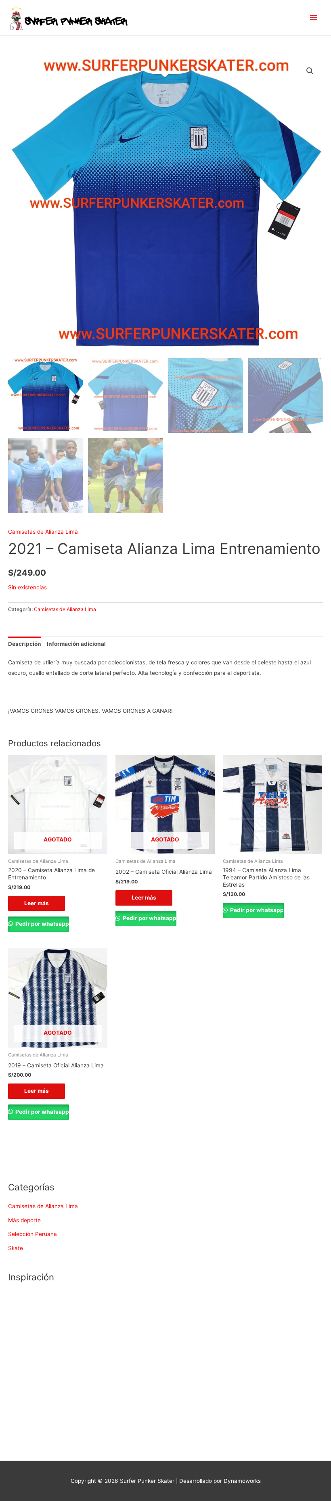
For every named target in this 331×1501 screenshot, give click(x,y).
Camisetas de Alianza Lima (43, 531)
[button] (310, 71)
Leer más (36, 903)
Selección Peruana (32, 1234)
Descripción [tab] (24, 644)
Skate (15, 1248)
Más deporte (24, 1220)
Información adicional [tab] (76, 644)
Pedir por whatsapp (41, 924)
